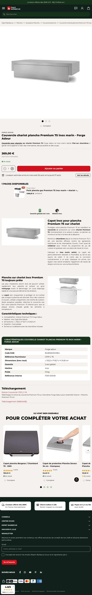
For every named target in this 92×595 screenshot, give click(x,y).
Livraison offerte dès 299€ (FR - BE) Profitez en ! (46, 2)
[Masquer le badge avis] (13, 586)
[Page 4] (51, 487)
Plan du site (25, 591)
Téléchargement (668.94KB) (14, 401)
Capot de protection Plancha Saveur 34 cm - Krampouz (60, 464)
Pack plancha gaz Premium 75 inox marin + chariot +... (52, 190)
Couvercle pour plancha (12, 143)
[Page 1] (43, 121)
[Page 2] (46, 121)
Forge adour (7, 132)
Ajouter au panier (54, 168)
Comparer (47, 126)
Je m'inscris (9, 562)
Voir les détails (83, 175)
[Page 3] (49, 121)
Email (4, 544)
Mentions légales (38, 591)
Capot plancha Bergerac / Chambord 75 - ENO (20, 464)
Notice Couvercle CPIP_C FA (14, 392)
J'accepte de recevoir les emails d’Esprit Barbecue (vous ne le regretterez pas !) (36, 555)
